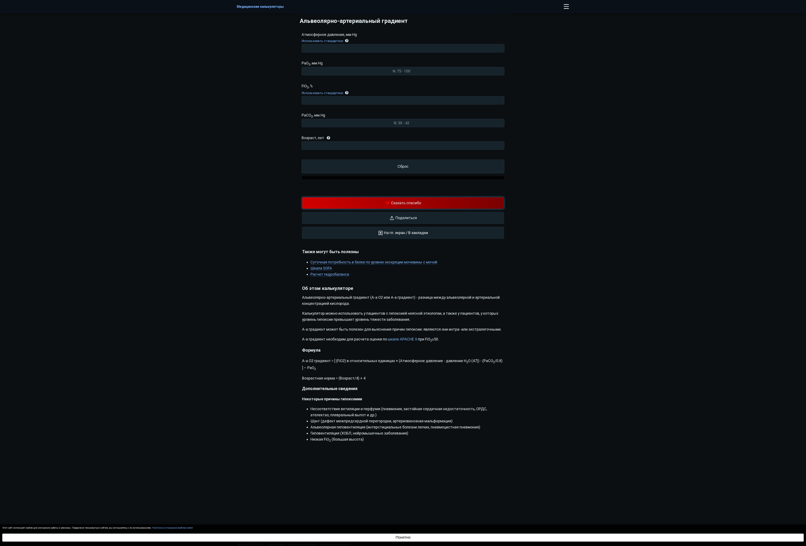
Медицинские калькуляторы (260, 7)
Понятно (403, 537)
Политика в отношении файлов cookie (172, 527)
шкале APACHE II (402, 339)
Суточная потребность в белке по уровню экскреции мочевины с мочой (373, 262)
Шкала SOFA (321, 268)
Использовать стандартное (322, 41)
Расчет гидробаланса (329, 274)
